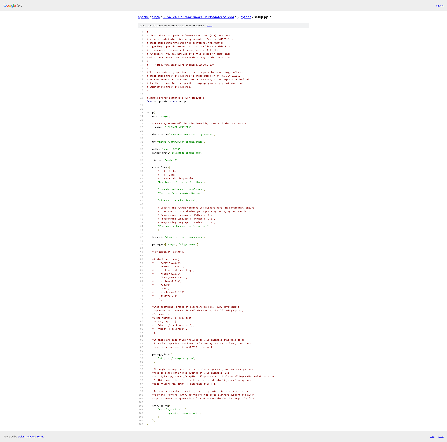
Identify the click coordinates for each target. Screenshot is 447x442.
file (209, 25)
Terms (40, 436)
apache (143, 17)
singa (156, 17)
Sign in (440, 5)
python (245, 17)
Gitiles (21, 436)
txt (432, 436)
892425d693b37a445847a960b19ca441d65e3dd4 (198, 17)
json (441, 436)
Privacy (31, 436)
